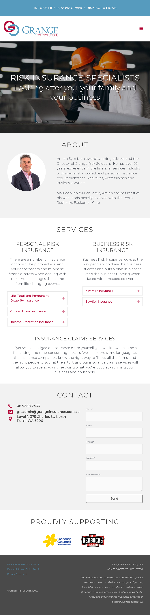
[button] (114, 499)
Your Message (93, 474)
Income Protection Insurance (31, 322)
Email (89, 425)
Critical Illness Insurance (28, 311)
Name (89, 409)
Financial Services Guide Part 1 (23, 564)
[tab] (38, 298)
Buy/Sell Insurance (98, 301)
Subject (90, 458)
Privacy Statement (17, 574)
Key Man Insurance (99, 291)
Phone (89, 441)
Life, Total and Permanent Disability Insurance (29, 298)
